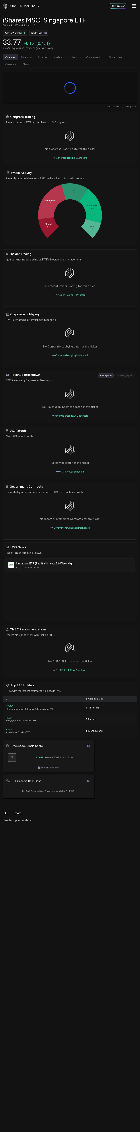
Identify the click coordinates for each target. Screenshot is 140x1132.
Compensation (94, 57)
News (26, 64)
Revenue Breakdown (25, 374)
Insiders (58, 57)
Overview (10, 57)
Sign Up (39, 757)
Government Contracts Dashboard (71, 527)
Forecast (43, 57)
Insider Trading (20, 254)
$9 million (91, 719)
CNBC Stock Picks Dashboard (71, 670)
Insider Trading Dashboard (71, 295)
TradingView (130, 106)
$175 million (92, 707)
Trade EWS (36, 33)
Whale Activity (21, 172)
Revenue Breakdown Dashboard (71, 415)
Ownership (11, 64)
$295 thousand (94, 731)
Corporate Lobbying (24, 314)
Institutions (74, 57)
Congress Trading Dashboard (71, 157)
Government (116, 57)
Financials (26, 57)
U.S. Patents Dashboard (71, 471)
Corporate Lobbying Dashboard (71, 355)
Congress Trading (22, 116)
